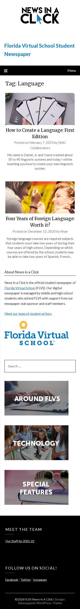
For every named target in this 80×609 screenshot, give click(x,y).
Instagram (40, 579)
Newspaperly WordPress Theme (40, 603)
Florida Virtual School (19, 288)
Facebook (11, 579)
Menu (71, 70)
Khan (64, 231)
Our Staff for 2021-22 (19, 541)
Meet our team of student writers (28, 314)
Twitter (25, 579)
